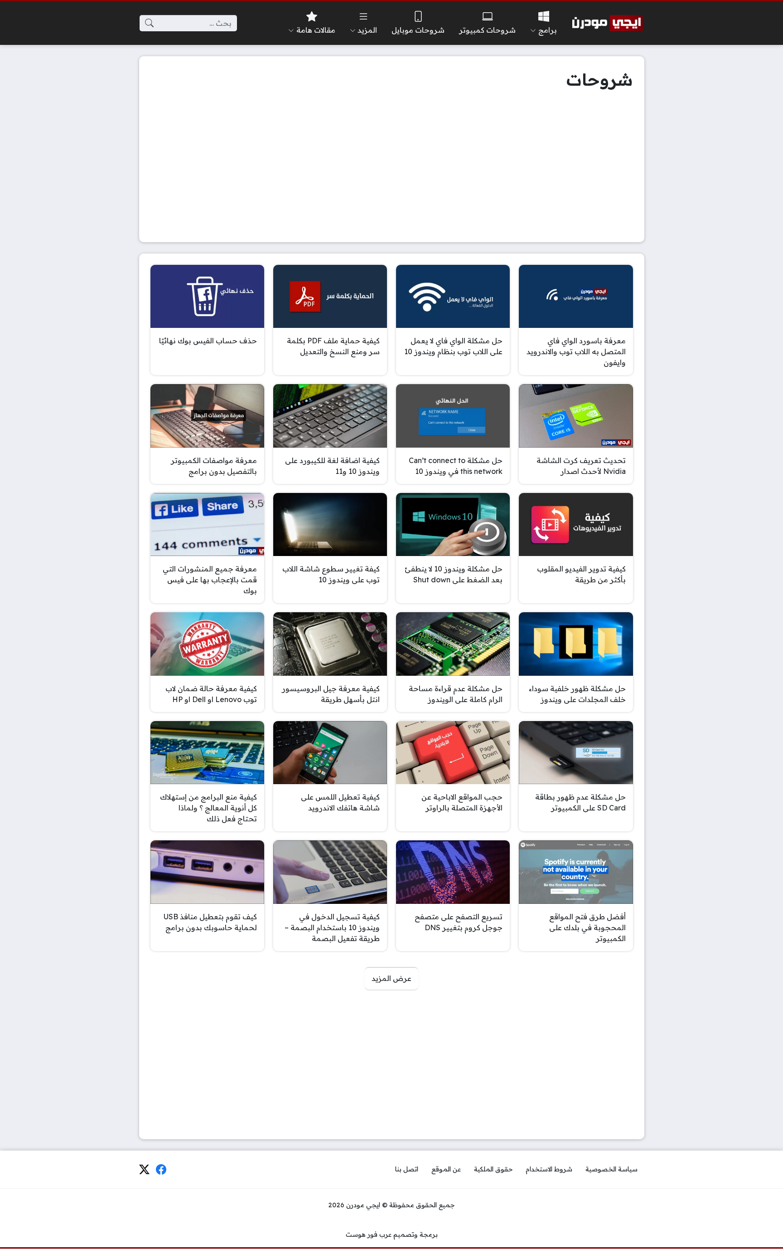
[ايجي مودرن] (607, 23)
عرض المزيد (391, 978)
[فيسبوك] (161, 1169)
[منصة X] (144, 1169)
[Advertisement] (391, 167)
